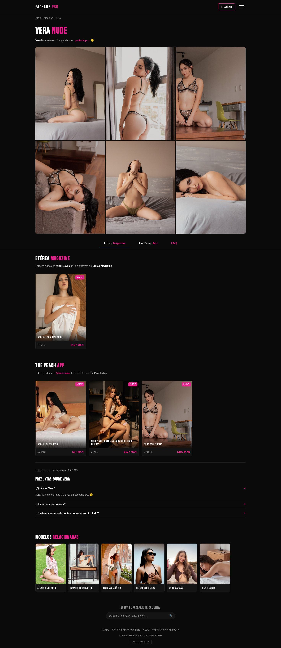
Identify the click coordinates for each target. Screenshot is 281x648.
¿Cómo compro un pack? (140, 504)
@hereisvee (63, 373)
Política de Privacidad (126, 630)
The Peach (148, 243)
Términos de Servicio (165, 630)
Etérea (115, 243)
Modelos (48, 18)
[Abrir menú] (241, 7)
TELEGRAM (226, 6)
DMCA (146, 630)
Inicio (38, 18)
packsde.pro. (83, 40)
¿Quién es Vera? (140, 488)
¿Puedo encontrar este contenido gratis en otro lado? (140, 513)
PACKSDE (46, 7)
